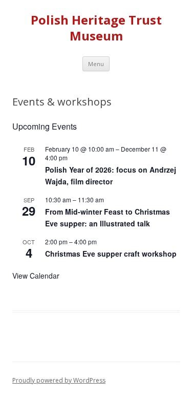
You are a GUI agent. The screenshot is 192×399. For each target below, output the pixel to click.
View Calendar (35, 275)
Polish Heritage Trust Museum (96, 28)
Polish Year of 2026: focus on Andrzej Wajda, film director (110, 175)
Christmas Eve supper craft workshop (111, 253)
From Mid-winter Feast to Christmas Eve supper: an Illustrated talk (107, 217)
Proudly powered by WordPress (58, 380)
